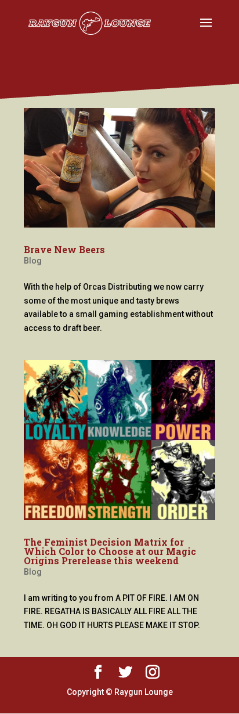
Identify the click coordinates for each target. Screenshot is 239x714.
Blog (33, 260)
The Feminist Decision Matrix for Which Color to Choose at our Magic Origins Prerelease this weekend (110, 551)
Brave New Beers (64, 249)
